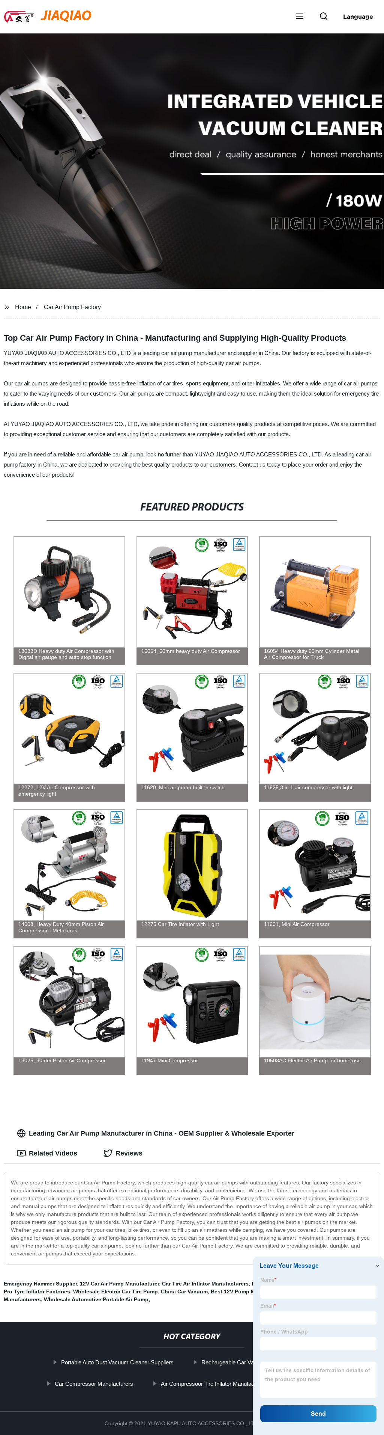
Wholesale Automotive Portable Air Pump (96, 1299)
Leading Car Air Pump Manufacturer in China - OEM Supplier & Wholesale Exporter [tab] (161, 1133)
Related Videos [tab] (53, 1153)
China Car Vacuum (184, 1291)
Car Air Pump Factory (72, 307)
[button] (299, 17)
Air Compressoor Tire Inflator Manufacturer (213, 1383)
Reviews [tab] (129, 1153)
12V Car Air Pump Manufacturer (119, 1284)
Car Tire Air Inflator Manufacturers (205, 1284)
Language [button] (358, 16)
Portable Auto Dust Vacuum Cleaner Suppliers (117, 1362)
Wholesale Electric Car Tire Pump (115, 1291)
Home (23, 307)
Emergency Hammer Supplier (40, 1284)
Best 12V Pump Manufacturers (249, 1291)
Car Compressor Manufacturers (94, 1383)
